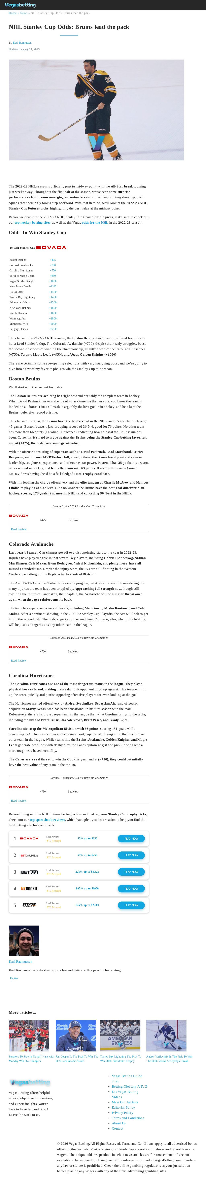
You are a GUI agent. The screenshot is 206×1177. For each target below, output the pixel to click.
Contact (117, 1128)
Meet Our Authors (125, 1102)
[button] (79, 518)
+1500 (53, 302)
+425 (53, 259)
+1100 (53, 286)
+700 (53, 265)
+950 (53, 275)
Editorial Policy (123, 1107)
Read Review (52, 836)
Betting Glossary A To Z (129, 1086)
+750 (53, 270)
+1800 (53, 318)
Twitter (13, 978)
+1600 (53, 307)
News (23, 13)
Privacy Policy (122, 1113)
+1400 (53, 291)
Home (13, 13)
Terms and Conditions (128, 1118)
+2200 (53, 329)
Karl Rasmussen (22, 42)
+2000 (53, 323)
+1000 (53, 281)
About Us (119, 1123)
